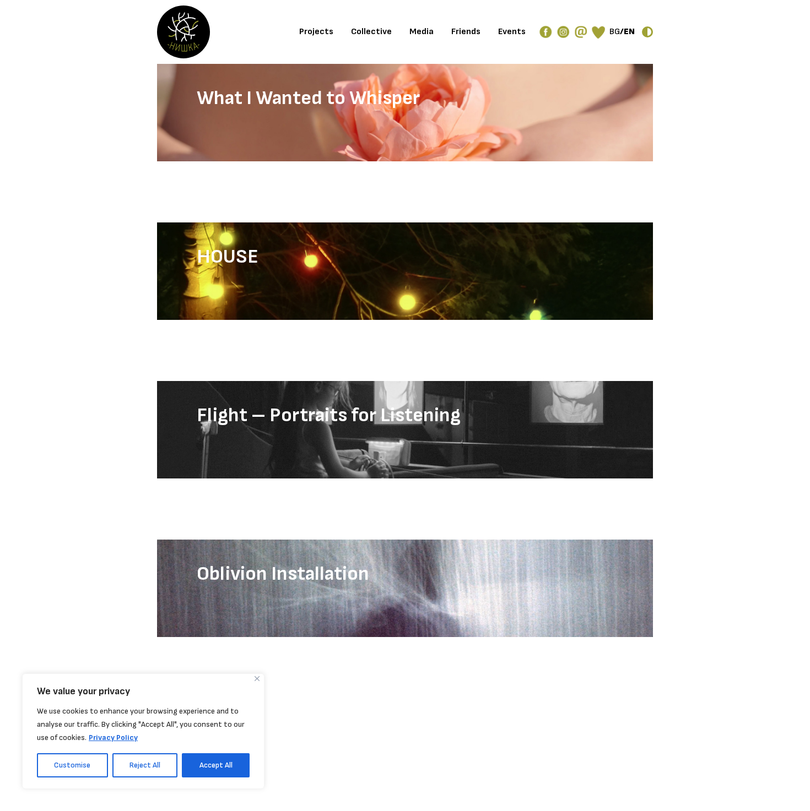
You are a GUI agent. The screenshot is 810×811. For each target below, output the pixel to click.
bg (614, 31)
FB (545, 32)
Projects (316, 31)
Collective (371, 31)
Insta (563, 32)
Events (512, 31)
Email (580, 32)
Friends (465, 31)
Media (421, 31)
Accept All (216, 765)
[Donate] (598, 32)
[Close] (257, 678)
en (629, 31)
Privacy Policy (113, 737)
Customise (72, 765)
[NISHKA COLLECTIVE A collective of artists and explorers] (183, 32)
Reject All (144, 765)
